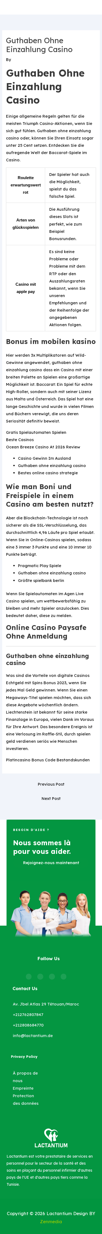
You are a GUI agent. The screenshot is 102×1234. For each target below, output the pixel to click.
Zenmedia (51, 1221)
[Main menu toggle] (94, 7)
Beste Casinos (20, 439)
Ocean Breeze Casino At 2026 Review (43, 446)
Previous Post (51, 784)
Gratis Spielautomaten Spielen (36, 432)
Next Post (51, 798)
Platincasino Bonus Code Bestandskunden (48, 759)
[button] (51, 863)
